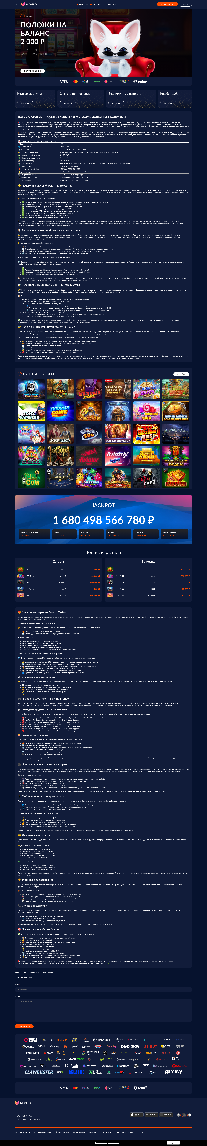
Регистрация (167, 4)
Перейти (25, 103)
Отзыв (18, 996)
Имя (17, 985)
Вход (185, 4)
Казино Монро (23, 1116)
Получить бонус (32, 71)
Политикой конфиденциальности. (107, 1143)
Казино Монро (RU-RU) (27, 1120)
